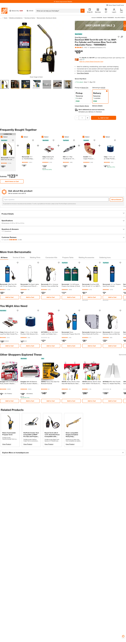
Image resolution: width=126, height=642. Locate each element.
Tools (5, 18)
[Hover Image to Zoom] (36, 48)
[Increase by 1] (88, 118)
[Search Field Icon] (83, 11)
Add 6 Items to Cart (12, 181)
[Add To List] (118, 36)
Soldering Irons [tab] (105, 257)
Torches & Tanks (29, 18)
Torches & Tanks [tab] (19, 257)
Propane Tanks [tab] (67, 257)
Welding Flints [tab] (35, 257)
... (1, 18)
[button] (63, 213)
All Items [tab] (4, 257)
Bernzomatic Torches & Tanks (46, 18)
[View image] (4, 84)
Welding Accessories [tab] (86, 257)
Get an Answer (116, 199)
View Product (6, 444)
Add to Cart (104, 118)
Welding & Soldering (15, 18)
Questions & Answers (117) (98, 47)
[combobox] (58, 11)
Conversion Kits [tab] (51, 257)
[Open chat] (124, 26)
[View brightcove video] (57, 84)
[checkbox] (22, 136)
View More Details (83, 73)
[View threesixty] (47, 84)
